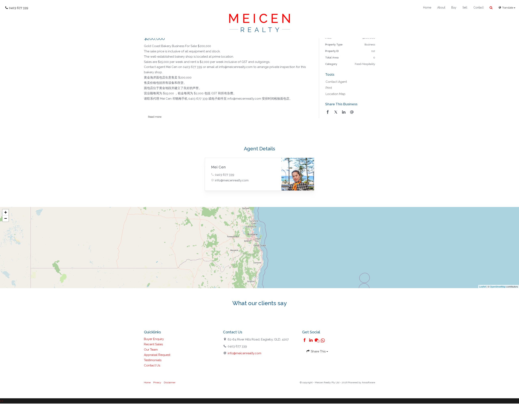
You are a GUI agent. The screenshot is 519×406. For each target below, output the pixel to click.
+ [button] (5, 212)
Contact (478, 7)
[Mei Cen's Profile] (297, 174)
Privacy (157, 382)
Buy (453, 7)
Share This (318, 351)
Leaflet (482, 286)
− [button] (5, 218)
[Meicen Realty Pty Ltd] (259, 23)
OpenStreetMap (498, 286)
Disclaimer (169, 382)
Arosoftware (368, 382)
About (441, 7)
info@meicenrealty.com (232, 180)
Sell (464, 7)
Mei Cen (218, 167)
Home (427, 7)
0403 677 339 (224, 175)
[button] (491, 8)
